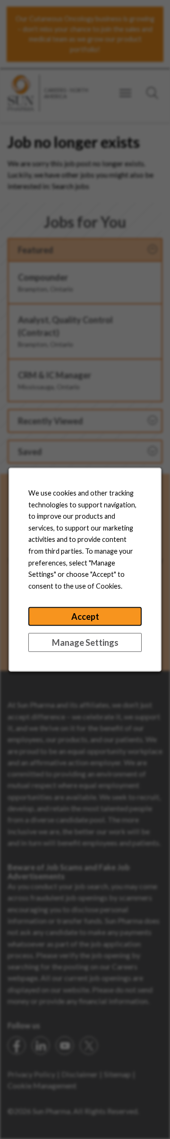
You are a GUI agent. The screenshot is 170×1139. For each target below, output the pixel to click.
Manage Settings (85, 642)
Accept (85, 616)
